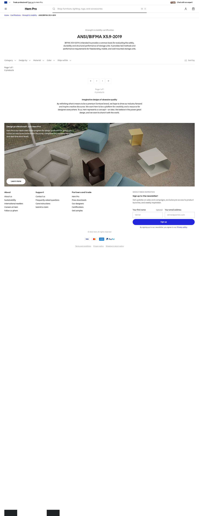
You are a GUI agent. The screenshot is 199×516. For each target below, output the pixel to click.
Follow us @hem (11, 211)
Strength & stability (29, 15)
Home (6, 15)
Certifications (15, 15)
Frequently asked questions (47, 200)
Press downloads (79, 200)
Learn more (16, 181)
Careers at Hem (11, 207)
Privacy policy (182, 227)
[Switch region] (7, 2)
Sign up (31, 2)
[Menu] (5, 8)
